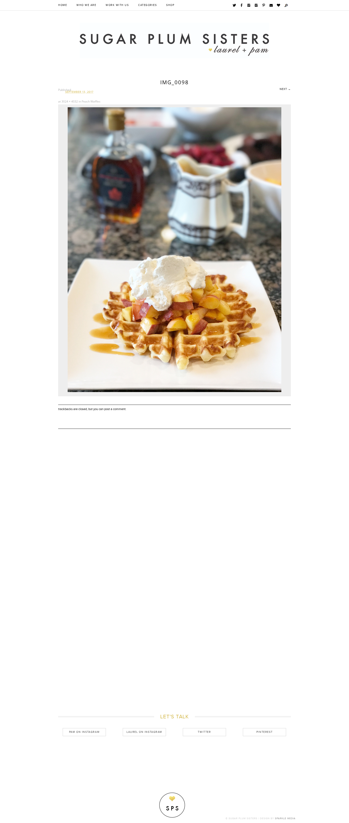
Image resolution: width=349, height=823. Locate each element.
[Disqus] (174, 511)
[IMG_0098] (174, 391)
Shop (170, 5)
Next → (285, 89)
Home (62, 5)
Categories (147, 5)
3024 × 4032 (69, 101)
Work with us (117, 5)
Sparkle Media (285, 818)
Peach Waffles (91, 101)
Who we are (86, 5)
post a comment (115, 409)
